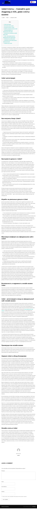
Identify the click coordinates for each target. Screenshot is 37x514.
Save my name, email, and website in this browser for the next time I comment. (15, 496)
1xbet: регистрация (7, 24)
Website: (2, 491)
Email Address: (4, 486)
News (7, 17)
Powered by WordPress (5, 506)
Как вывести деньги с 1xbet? (9, 27)
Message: (3, 470)
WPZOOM (34, 506)
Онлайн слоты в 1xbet (8, 43)
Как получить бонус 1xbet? (9, 25)
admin (4, 17)
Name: (2, 481)
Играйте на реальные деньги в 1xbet (10, 28)
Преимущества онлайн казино (9, 38)
